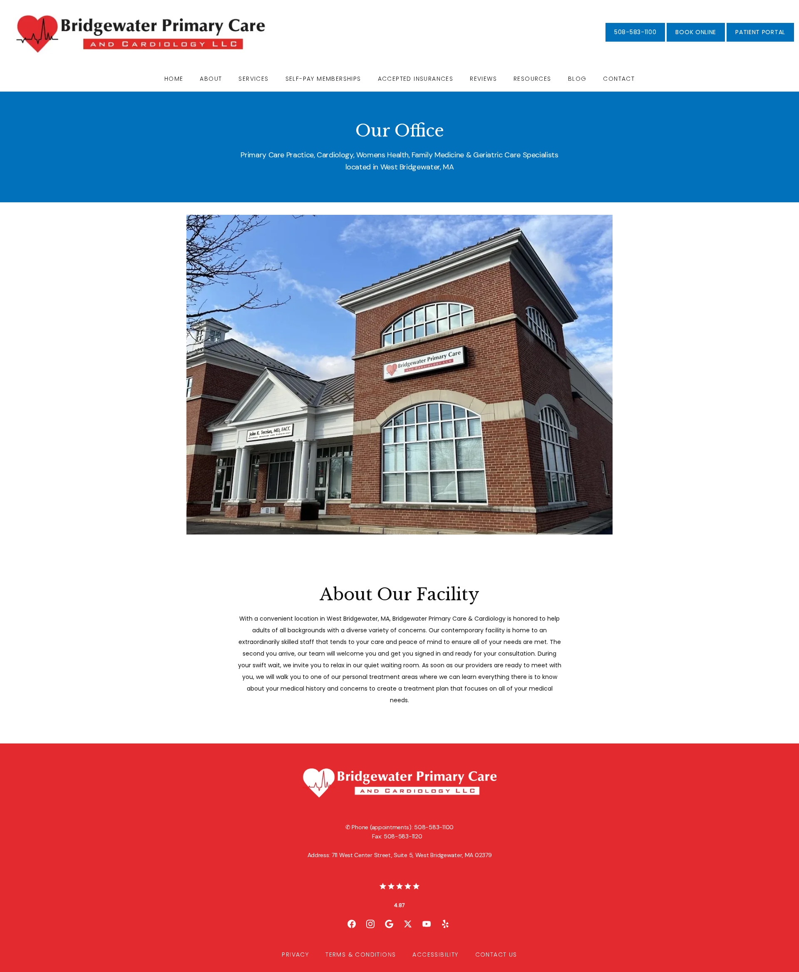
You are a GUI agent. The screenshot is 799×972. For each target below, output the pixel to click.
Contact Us (496, 954)
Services (253, 79)
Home (174, 79)
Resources (532, 79)
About (211, 79)
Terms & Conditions (360, 954)
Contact (619, 79)
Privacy (295, 954)
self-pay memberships (323, 79)
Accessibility (435, 954)
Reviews (483, 79)
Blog (577, 79)
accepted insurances (416, 79)
